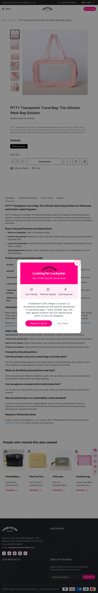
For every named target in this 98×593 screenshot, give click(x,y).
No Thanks (63, 323)
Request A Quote (38, 323)
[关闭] (77, 263)
